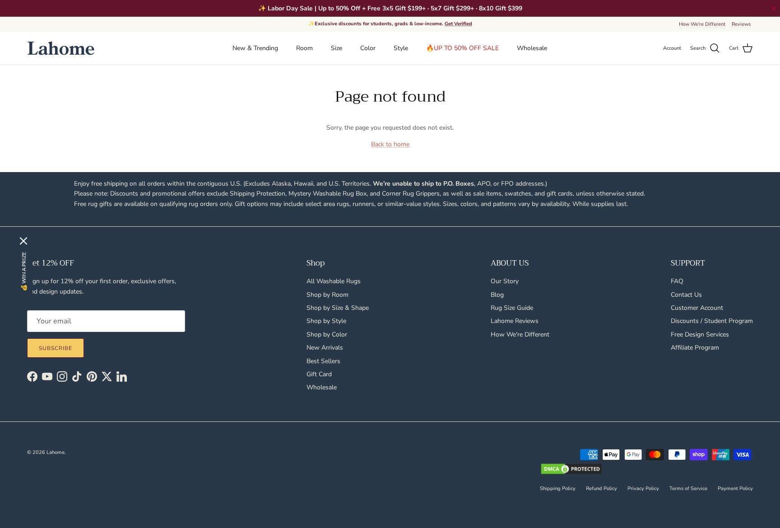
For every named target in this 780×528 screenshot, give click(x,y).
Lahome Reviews (515, 321)
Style (401, 48)
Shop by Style (326, 321)
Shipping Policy (558, 488)
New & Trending (255, 48)
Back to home (390, 144)
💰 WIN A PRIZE (23, 271)
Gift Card (319, 374)
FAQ (677, 281)
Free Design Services (700, 334)
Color (368, 48)
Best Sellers (323, 361)
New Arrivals (324, 347)
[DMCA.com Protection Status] (571, 470)
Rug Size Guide (512, 308)
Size (336, 48)
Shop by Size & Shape (337, 308)
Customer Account (697, 308)
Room (304, 48)
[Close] (23, 240)
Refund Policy (601, 488)
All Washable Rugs (333, 281)
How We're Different (702, 24)
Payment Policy (735, 488)
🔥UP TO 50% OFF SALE (462, 48)
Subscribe (55, 348)
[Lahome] (61, 48)
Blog (497, 294)
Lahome (55, 452)
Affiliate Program (695, 347)
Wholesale (532, 48)
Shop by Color (326, 334)
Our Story (505, 281)
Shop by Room (327, 294)
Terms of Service (688, 488)
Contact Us (686, 294)
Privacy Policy (643, 488)
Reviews (741, 24)
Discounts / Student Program (712, 321)
